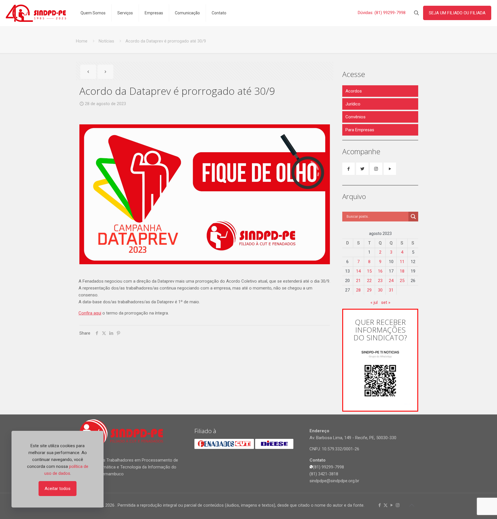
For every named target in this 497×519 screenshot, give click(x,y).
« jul (374, 302)
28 (358, 290)
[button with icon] (348, 169)
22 (369, 280)
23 (380, 280)
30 (380, 290)
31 (391, 290)
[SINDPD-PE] (36, 13)
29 (369, 290)
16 (380, 271)
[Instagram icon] (397, 505)
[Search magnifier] (413, 216)
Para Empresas (359, 129)
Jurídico (352, 104)
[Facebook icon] (379, 505)
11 (402, 261)
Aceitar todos (57, 488)
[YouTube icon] (391, 505)
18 (402, 271)
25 (402, 280)
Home (81, 41)
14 (358, 271)
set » (385, 302)
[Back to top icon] (412, 505)
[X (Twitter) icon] (385, 505)
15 (369, 271)
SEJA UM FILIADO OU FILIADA (457, 13)
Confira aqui (90, 313)
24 (391, 280)
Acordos (353, 91)
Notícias (106, 41)
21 (358, 280)
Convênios (355, 116)
